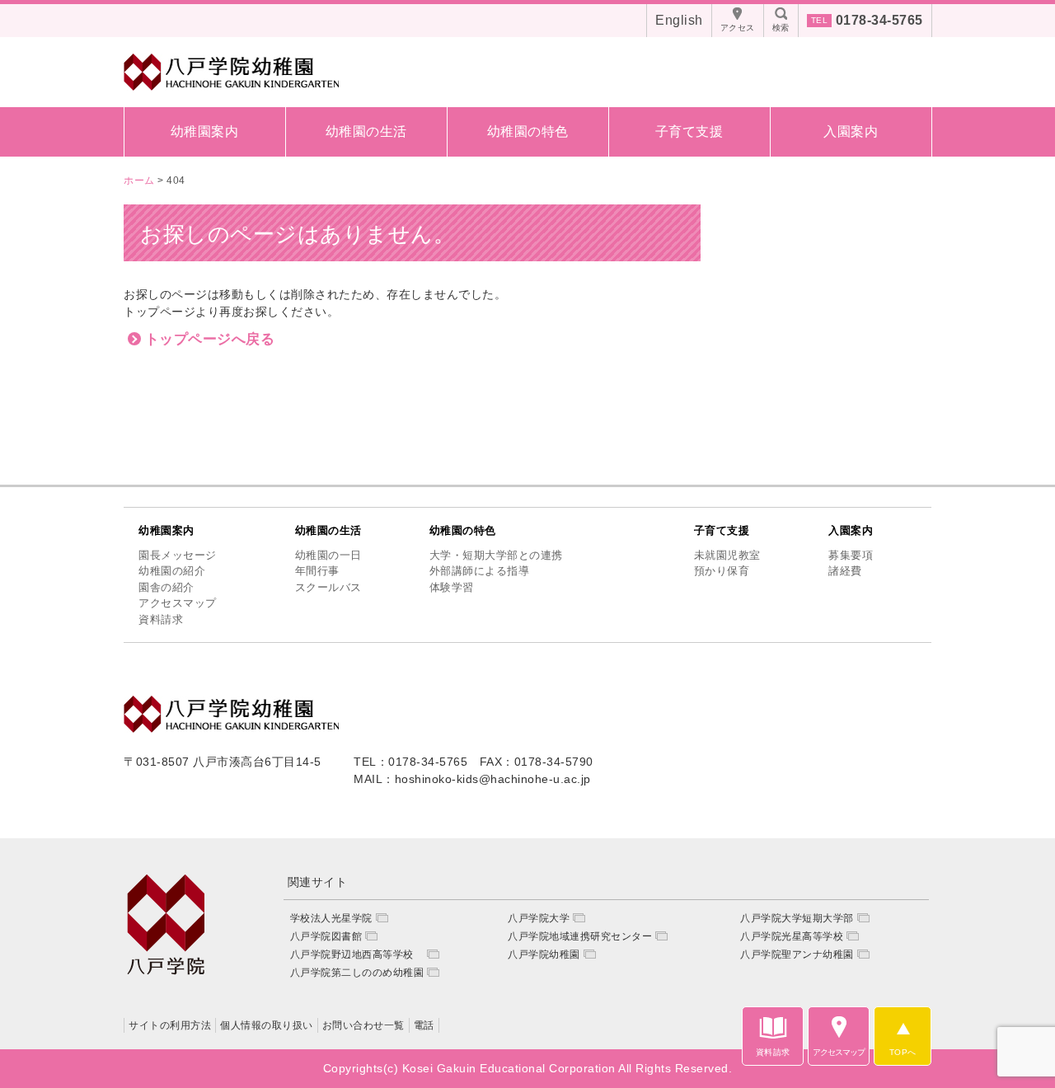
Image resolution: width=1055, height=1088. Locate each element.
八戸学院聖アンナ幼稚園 (797, 954)
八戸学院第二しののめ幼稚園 (357, 972)
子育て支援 (689, 131)
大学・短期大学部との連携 (496, 555)
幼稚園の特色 (528, 131)
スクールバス (328, 587)
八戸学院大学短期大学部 (797, 918)
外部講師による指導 (479, 571)
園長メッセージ (177, 555)
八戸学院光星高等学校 (791, 936)
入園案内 (850, 131)
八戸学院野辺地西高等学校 (357, 954)
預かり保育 (722, 571)
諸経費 (845, 571)
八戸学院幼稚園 (544, 954)
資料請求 (160, 619)
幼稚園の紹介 (171, 571)
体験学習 (451, 587)
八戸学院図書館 (326, 936)
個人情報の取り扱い (266, 1025)
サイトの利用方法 (170, 1025)
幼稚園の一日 (328, 555)
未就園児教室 (727, 555)
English (679, 20)
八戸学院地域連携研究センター (580, 936)
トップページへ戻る (210, 339)
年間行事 (317, 571)
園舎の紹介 (166, 587)
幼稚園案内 (205, 131)
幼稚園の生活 (366, 131)
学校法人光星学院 (331, 918)
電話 (424, 1025)
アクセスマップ (177, 603)
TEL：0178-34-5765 (410, 761)
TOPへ (903, 1052)
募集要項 (850, 555)
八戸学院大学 (539, 918)
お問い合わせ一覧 (363, 1025)
